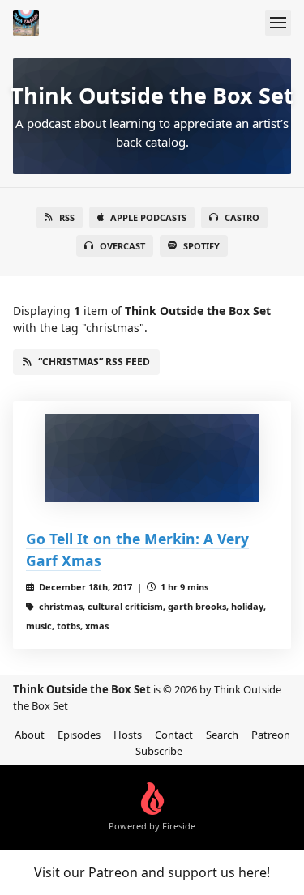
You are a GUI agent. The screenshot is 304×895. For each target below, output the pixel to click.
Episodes (79, 734)
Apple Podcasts (148, 217)
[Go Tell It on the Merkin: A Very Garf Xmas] (152, 458)
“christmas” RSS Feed (94, 362)
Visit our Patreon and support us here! (152, 872)
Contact (174, 734)
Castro (242, 217)
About (30, 734)
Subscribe (158, 751)
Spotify (201, 246)
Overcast (122, 246)
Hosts (127, 734)
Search (222, 734)
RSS (67, 217)
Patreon (270, 734)
